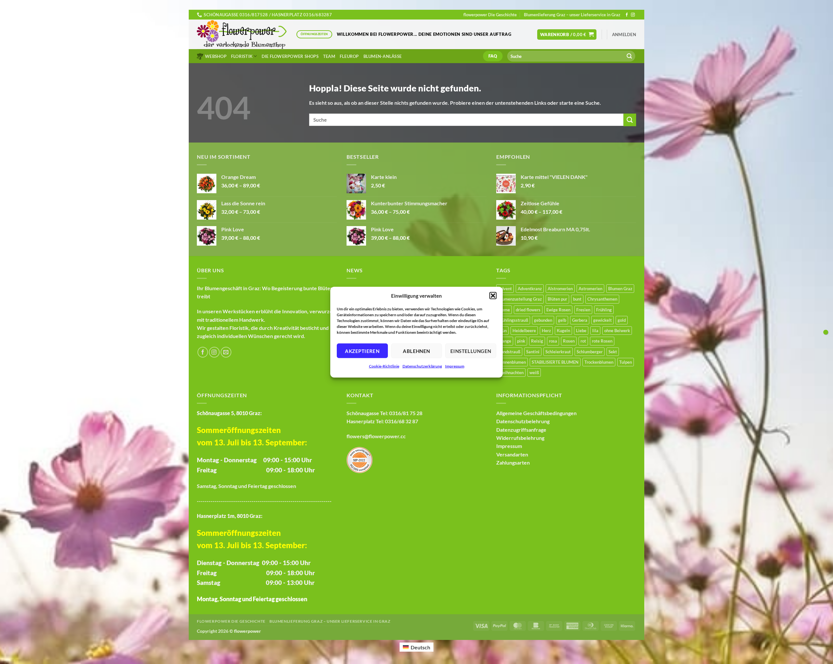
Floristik (242, 56)
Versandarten (512, 454)
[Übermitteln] (629, 56)
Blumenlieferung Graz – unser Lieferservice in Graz (572, 14)
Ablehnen (416, 351)
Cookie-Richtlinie (384, 365)
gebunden (543, 320)
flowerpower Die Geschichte (490, 14)
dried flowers (528, 309)
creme (504, 309)
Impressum (454, 365)
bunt (577, 299)
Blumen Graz (620, 288)
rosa (553, 341)
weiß (534, 372)
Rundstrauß (509, 351)
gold (622, 320)
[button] (493, 295)
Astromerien (590, 288)
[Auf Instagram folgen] (633, 15)
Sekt (612, 351)
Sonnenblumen (512, 362)
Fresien (583, 309)
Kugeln (563, 330)
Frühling (604, 309)
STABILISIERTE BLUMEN (555, 362)
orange (504, 341)
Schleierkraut (558, 351)
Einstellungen (470, 351)
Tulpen (625, 362)
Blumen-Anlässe (382, 56)
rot (583, 341)
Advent (505, 288)
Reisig (537, 341)
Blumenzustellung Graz (520, 299)
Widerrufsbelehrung (520, 438)
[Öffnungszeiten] (825, 332)
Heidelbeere (524, 330)
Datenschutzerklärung (422, 365)
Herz (546, 330)
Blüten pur (557, 299)
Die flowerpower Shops (290, 56)
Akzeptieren (362, 351)
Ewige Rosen (558, 309)
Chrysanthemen (602, 299)
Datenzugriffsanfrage (521, 430)
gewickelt (602, 320)
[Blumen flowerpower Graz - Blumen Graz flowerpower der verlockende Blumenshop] (242, 34)
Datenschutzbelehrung (523, 421)
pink (521, 341)
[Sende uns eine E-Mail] (226, 352)
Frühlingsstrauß (513, 320)
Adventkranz (530, 288)
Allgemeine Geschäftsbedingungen (536, 413)
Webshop (215, 56)
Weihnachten (511, 372)
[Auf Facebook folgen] (627, 15)
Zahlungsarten (513, 462)
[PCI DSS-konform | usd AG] (360, 459)
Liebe (581, 330)
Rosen (569, 341)
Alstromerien (560, 288)
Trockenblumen (598, 362)
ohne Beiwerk (617, 330)
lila (595, 330)
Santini (532, 351)
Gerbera (579, 320)
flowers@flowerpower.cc (376, 436)
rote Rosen (602, 341)
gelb (562, 320)
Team (329, 56)
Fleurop (349, 56)
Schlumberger (590, 351)
